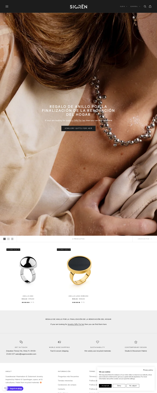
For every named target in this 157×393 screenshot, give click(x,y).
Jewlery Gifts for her (78, 128)
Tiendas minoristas (65, 380)
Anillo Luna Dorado (78, 296)
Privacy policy (148, 370)
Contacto (61, 389)
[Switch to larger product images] (4, 239)
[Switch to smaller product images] (8, 239)
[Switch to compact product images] (12, 239)
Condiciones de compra (67, 385)
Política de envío (95, 380)
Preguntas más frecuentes (68, 376)
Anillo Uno (28, 296)
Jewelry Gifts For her (75, 120)
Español (134, 6)
